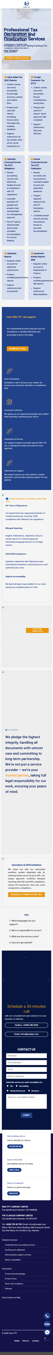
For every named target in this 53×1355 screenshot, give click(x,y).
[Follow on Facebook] (23, 1337)
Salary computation (13, 1260)
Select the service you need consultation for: (24, 1082)
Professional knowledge (15, 1274)
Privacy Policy (11, 1279)
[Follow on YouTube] (29, 1337)
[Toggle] (6, 921)
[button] (3, 4)
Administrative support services (18, 1255)
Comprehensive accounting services (20, 1245)
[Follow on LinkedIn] (26, 1337)
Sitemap (8, 1289)
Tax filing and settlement (15, 1250)
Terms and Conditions (14, 1284)
